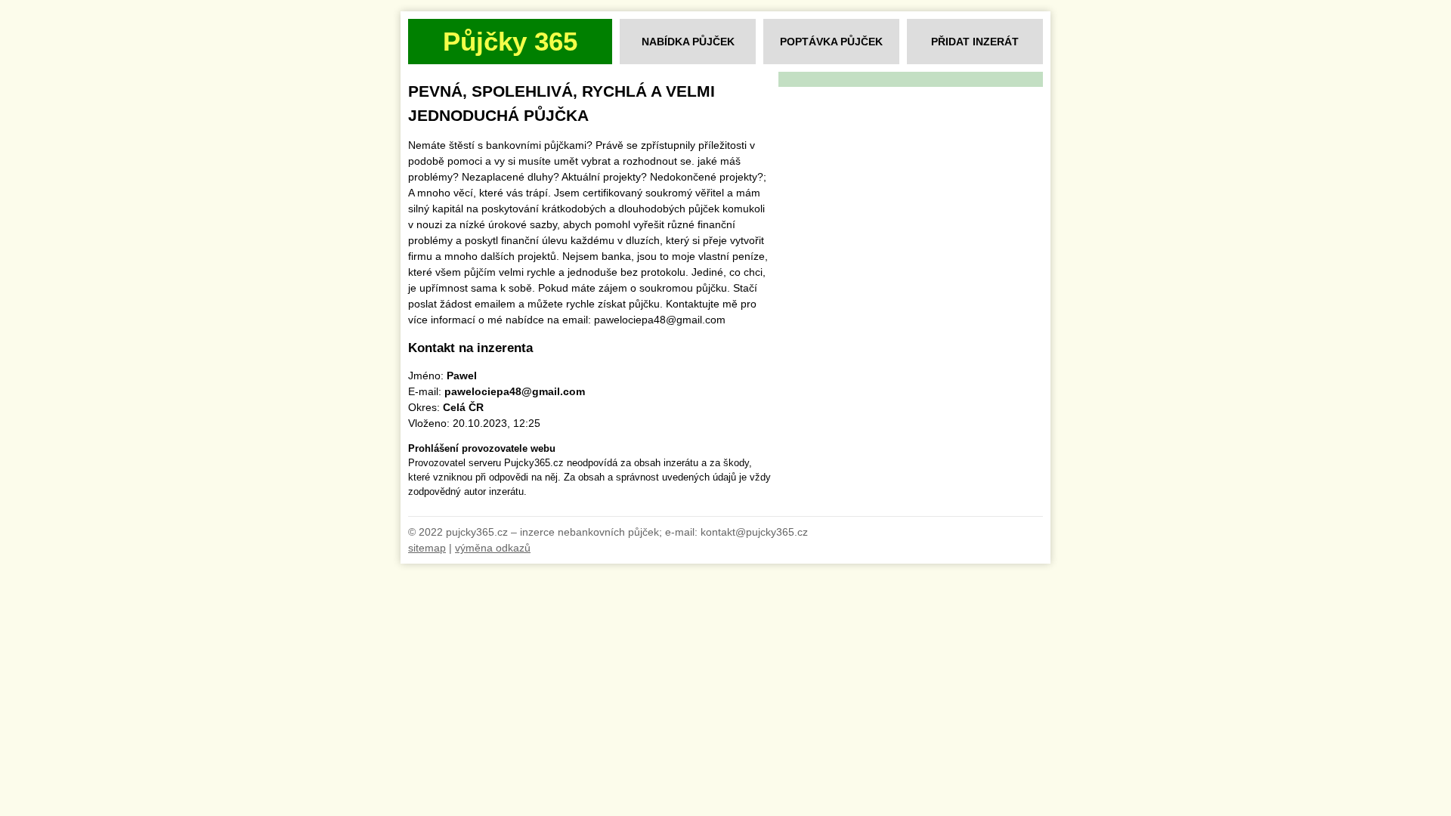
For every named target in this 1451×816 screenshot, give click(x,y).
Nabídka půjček (688, 42)
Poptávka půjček (831, 42)
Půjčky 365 (510, 41)
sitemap (427, 548)
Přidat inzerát (975, 42)
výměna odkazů (493, 548)
